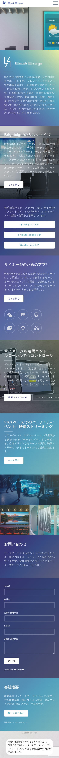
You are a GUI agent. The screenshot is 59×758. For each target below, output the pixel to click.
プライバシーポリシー (14, 669)
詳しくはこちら (16, 713)
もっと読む (14, 184)
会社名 (7, 599)
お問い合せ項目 (11, 612)
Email (7, 626)
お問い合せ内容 (11, 639)
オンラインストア (29, 224)
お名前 (7, 586)
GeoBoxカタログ (29, 245)
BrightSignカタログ (29, 235)
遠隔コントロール (17, 397)
